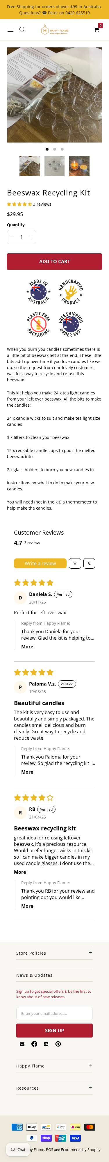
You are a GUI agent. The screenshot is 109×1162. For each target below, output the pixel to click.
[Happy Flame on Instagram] (46, 1044)
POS (49, 1149)
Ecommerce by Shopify (81, 1149)
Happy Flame (32, 1149)
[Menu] (10, 30)
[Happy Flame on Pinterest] (58, 1044)
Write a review (40, 563)
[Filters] (75, 563)
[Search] (22, 30)
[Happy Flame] (54, 29)
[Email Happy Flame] (22, 1044)
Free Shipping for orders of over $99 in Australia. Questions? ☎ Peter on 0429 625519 (54, 9)
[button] (20, 204)
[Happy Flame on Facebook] (34, 1044)
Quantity (16, 224)
